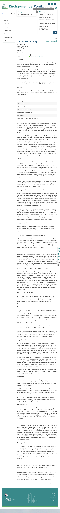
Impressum (52, 499)
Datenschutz (53, 497)
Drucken (48, 483)
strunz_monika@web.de (39, 57)
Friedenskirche (7, 30)
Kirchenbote (6, 23)
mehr (55, 32)
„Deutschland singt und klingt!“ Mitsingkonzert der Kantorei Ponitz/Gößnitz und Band (46, 16)
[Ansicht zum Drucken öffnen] (56, 38)
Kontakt (5, 41)
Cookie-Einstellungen (51, 41)
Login (54, 495)
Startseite (6, 20)
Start (18, 37)
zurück (18, 483)
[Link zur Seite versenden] (55, 38)
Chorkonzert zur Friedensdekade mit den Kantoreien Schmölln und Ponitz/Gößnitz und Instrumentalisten (47, 26)
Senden (45, 483)
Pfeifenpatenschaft (8, 37)
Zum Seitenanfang (54, 483)
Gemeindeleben (7, 27)
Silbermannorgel (7, 34)
